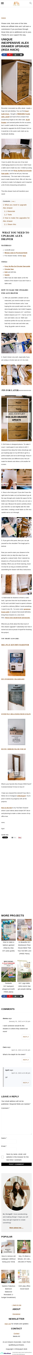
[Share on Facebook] (4, 54)
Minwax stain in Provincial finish (16, 253)
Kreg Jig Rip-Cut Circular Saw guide (17, 266)
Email (4, 1146)
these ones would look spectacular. (17, 617)
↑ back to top (16, 1305)
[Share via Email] (21, 54)
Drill (6, 272)
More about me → (16, 1228)
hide (13, 201)
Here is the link (6, 808)
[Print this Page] (15, 54)
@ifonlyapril (21, 796)
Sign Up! (8, 1324)
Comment (5, 1108)
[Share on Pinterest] (10, 54)
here (24, 255)
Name (4, 1138)
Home (3, 18)
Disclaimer (16, 1314)
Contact (16, 1333)
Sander (7, 275)
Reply (26, 1037)
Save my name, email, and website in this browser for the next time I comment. (17, 1157)
